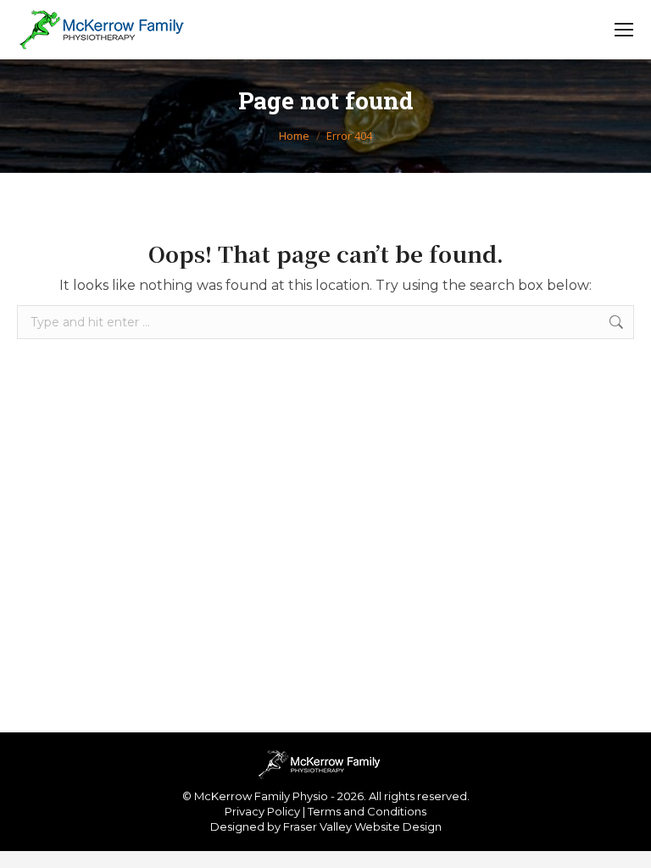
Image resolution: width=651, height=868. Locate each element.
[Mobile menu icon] (624, 29)
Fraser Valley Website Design (362, 826)
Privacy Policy (262, 811)
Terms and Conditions (367, 811)
